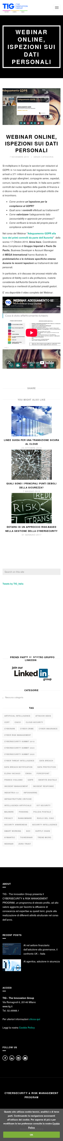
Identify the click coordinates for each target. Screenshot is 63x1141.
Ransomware (25, 818)
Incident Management (16, 786)
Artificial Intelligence (17, 716)
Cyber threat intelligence (19, 760)
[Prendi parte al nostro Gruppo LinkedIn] (31, 673)
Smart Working (12, 831)
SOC (28, 831)
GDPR (30, 780)
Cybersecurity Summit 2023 (19, 748)
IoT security (44, 805)
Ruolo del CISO (45, 818)
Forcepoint (43, 773)
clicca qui (34, 1019)
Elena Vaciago (12, 773)
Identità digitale (47, 780)
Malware (9, 812)
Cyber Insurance (48, 728)
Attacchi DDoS (43, 716)
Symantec (9, 837)
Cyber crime (27, 728)
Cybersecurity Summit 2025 (19, 754)
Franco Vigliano (13, 780)
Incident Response (43, 786)
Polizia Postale (42, 812)
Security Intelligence (44, 824)
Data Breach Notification (18, 767)
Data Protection (46, 767)
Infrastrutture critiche (18, 799)
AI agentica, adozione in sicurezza (42, 961)
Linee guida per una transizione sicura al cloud (31, 441)
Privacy (8, 818)
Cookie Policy (27, 1027)
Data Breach (46, 760)
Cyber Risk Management (17, 735)
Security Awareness (15, 824)
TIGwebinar (26, 837)
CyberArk (9, 728)
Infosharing (30, 792)
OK (31, 1134)
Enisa (29, 773)
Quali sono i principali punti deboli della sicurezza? (31, 485)
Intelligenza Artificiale (18, 805)
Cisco (18, 722)
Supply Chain (42, 831)
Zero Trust (24, 844)
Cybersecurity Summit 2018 (19, 741)
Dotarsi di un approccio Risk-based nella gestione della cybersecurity (31, 528)
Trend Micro (44, 837)
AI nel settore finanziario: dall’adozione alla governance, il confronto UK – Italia (40, 949)
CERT (7, 722)
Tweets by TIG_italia (13, 583)
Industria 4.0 (11, 792)
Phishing (23, 812)
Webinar (8, 844)
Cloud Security (34, 722)
